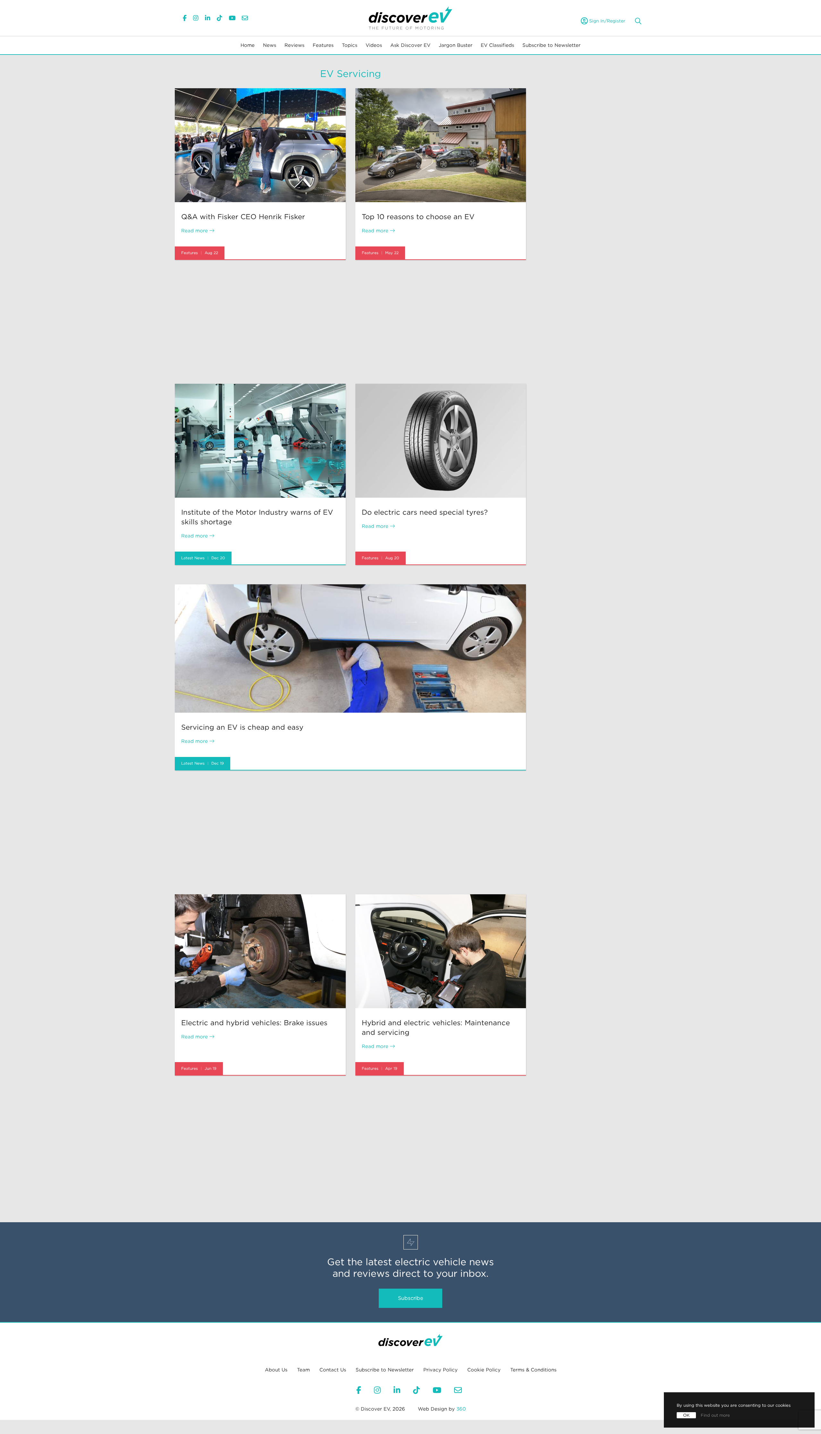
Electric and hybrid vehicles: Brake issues (254, 1022)
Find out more (715, 1415)
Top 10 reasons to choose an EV (418, 216)
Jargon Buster (455, 45)
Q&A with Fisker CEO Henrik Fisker (243, 216)
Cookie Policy (484, 1370)
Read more (195, 231)
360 (461, 1409)
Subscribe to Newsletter (551, 45)
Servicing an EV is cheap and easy (242, 727)
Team (303, 1370)
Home (248, 45)
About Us (276, 1370)
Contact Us (332, 1370)
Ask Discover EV (410, 45)
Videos (374, 45)
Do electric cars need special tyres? (425, 512)
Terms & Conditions (533, 1370)
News (269, 45)
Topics (349, 45)
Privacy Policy (440, 1370)
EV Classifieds (497, 45)
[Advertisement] (350, 322)
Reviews (294, 45)
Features (323, 45)
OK (686, 1415)
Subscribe (410, 1298)
